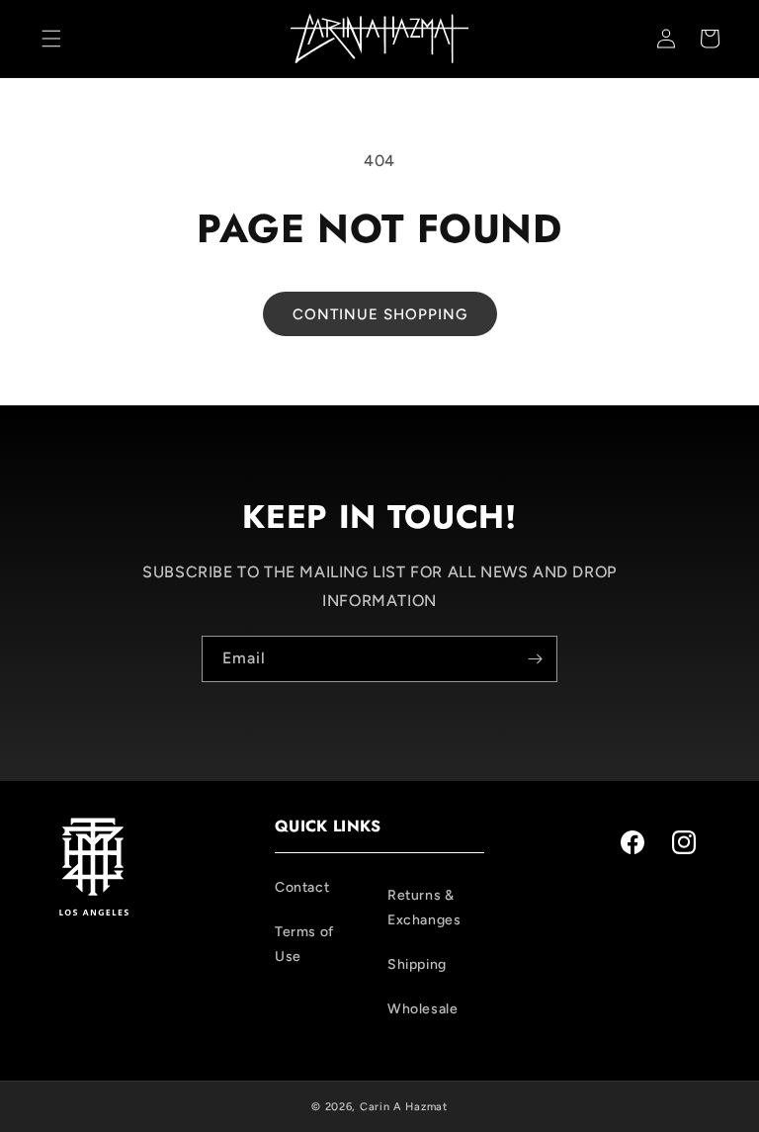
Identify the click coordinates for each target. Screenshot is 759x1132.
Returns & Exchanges (424, 907)
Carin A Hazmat (404, 1106)
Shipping (417, 964)
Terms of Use (304, 944)
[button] (51, 38)
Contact (302, 887)
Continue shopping (380, 314)
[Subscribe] (534, 659)
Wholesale (422, 1009)
